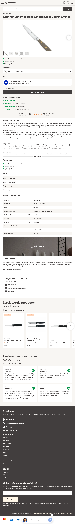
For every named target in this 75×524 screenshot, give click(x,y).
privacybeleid (35, 503)
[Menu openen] (2, 2)
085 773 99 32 (12, 291)
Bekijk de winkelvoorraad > (13, 97)
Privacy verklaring (54, 513)
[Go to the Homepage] (10, 2)
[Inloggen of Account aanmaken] (64, 2)
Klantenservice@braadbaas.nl (17, 288)
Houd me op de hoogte (37, 92)
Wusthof (8, 17)
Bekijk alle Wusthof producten (12, 269)
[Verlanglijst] (68, 3)
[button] (6, 37)
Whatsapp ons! (12, 284)
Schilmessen (9, 13)
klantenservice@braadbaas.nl (15, 423)
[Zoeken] (67, 9)
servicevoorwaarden (49, 503)
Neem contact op (16, 109)
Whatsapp (9, 427)
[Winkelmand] (72, 2)
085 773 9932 (10, 419)
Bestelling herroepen (66, 513)
